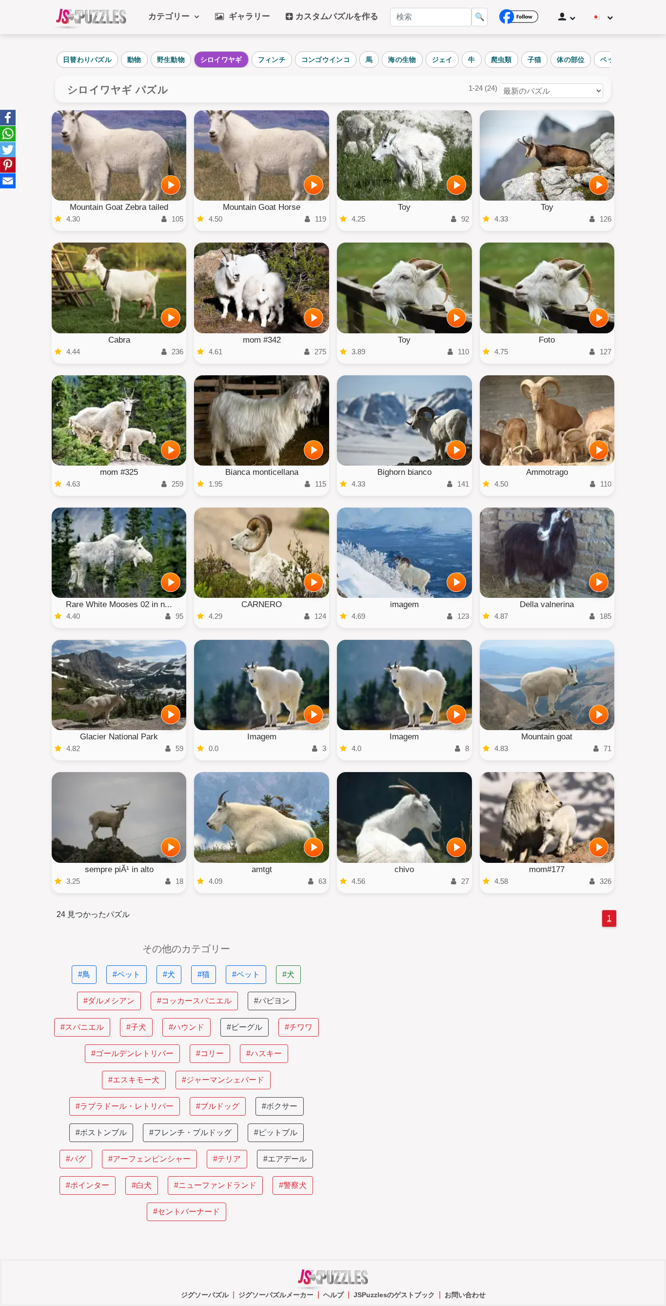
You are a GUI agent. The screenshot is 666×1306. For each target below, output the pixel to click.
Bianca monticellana (261, 472)
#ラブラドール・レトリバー (125, 1106)
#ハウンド (186, 1027)
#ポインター (87, 1185)
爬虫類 (501, 59)
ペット (610, 59)
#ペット (126, 974)
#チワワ (299, 1027)
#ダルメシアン (109, 1001)
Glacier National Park (119, 736)
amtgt (262, 869)
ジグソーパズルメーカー (275, 1295)
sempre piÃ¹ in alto (119, 869)
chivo (404, 869)
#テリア (227, 1159)
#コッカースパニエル (194, 1001)
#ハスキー (264, 1053)
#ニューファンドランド (215, 1185)
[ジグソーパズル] (91, 17)
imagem (404, 604)
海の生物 (402, 59)
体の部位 (571, 59)
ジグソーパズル (205, 1295)
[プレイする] (170, 185)
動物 (134, 59)
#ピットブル (275, 1132)
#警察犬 (293, 1185)
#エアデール (285, 1159)
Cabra (119, 340)
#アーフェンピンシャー (149, 1159)
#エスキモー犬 (133, 1080)
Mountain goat (546, 736)
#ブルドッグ (217, 1106)
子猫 (535, 59)
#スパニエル (82, 1027)
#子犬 (136, 1027)
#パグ (76, 1159)
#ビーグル (244, 1027)
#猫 (203, 974)
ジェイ (442, 59)
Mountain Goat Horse (261, 207)
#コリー (210, 1053)
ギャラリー (247, 16)
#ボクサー (279, 1106)
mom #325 (119, 472)
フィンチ (272, 59)
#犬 (169, 974)
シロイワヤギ (221, 59)
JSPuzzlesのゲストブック (394, 1295)
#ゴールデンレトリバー (132, 1053)
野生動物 (171, 59)
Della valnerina (547, 604)
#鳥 (84, 974)
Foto (547, 340)
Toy (404, 207)
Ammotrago (547, 472)
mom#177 (547, 869)
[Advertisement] (479, 1012)
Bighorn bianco (404, 472)
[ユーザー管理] (567, 17)
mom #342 (262, 340)
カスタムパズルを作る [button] (335, 16)
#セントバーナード (186, 1211)
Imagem (261, 736)
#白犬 (142, 1185)
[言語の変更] (602, 17)
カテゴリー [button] (171, 16)
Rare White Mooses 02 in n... (119, 604)
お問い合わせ (465, 1295)
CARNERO (261, 604)
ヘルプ (333, 1295)
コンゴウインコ (325, 59)
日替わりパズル (87, 59)
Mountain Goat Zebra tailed (119, 207)
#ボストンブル (101, 1132)
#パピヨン (272, 1001)
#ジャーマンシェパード (223, 1080)
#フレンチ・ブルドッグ (190, 1132)
